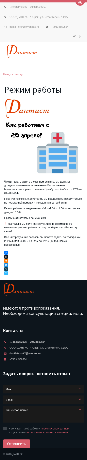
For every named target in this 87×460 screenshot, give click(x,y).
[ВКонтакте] (6, 253)
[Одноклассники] (6, 261)
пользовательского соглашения (47, 432)
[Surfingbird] (6, 273)
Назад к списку (13, 74)
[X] (6, 257)
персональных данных (54, 428)
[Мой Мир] (6, 265)
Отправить (16, 443)
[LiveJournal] (6, 269)
